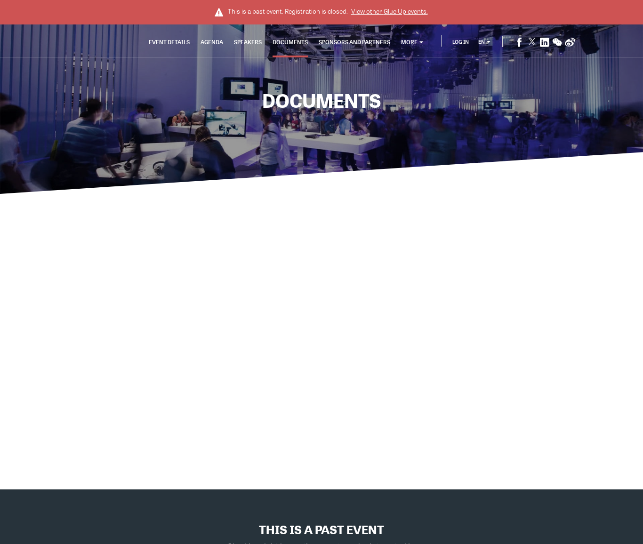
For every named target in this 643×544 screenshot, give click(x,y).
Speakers (248, 42)
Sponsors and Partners (354, 42)
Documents (290, 42)
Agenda (212, 42)
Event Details (169, 42)
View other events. (389, 11)
